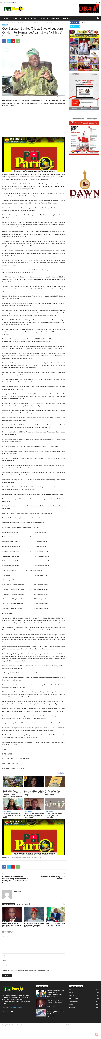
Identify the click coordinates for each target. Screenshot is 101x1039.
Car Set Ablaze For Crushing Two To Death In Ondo (52, 878)
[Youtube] (99, 2)
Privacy (75, 1025)
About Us (61, 1025)
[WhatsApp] (18, 41)
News (70, 990)
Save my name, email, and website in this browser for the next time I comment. (27, 970)
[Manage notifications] (96, 1034)
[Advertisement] (33, 123)
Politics (8, 22)
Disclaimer (69, 1025)
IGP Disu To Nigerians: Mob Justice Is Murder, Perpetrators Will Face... (55, 992)
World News (55, 18)
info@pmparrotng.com (15, 1007)
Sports (43, 18)
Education (72, 1007)
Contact (66, 18)
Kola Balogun (29, 857)
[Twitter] (96, 2)
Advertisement (83, 1025)
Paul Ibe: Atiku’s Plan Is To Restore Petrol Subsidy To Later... (55, 1002)
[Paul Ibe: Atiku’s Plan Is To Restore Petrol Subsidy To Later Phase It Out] (12, 914)
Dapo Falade (21, 857)
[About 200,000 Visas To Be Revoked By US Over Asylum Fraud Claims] (41, 1012)
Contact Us (92, 1025)
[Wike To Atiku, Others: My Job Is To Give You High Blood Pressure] (55, 914)
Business (16, 18)
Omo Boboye (37, 857)
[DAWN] (84, 184)
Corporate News (30, 18)
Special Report (73, 998)
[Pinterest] (13, 41)
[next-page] (64, 904)
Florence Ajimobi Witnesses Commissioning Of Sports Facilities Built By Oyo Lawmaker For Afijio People (15, 880)
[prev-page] (62, 904)
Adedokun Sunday (11, 857)
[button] (98, 18)
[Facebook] (93, 2)
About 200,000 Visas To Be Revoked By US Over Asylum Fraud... (55, 1011)
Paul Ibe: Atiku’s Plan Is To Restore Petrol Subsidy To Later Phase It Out (11, 925)
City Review (72, 995)
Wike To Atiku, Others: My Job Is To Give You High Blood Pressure (55, 925)
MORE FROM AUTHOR (22, 904)
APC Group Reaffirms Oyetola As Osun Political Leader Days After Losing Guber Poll (34, 925)
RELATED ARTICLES (9, 904)
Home (6, 18)
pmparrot (6, 35)
